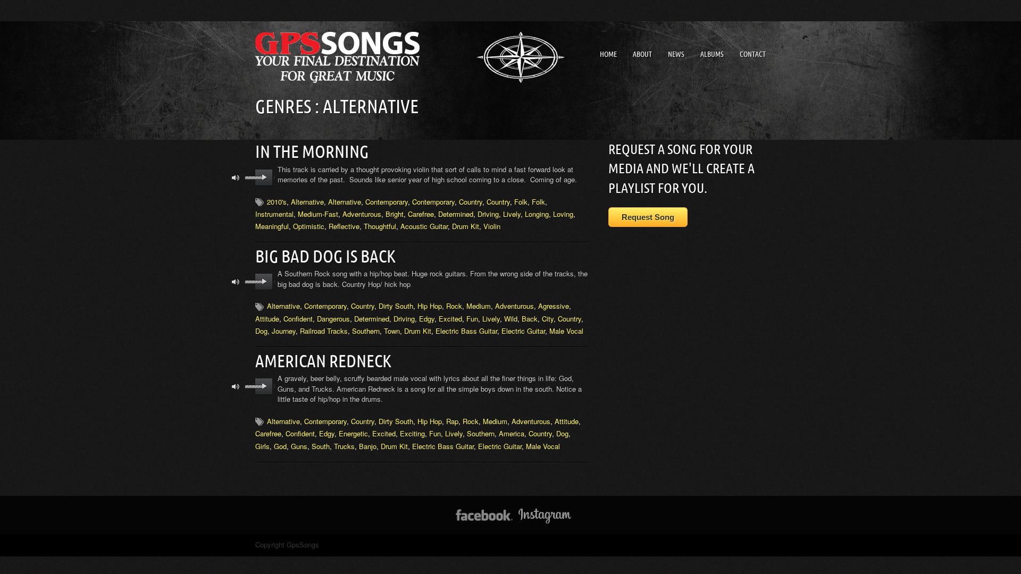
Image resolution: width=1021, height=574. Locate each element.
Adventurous (361, 214)
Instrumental (274, 214)
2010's (277, 202)
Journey (284, 331)
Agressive (553, 306)
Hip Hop (429, 306)
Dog (261, 331)
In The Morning (312, 151)
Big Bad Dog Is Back (325, 256)
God (280, 446)
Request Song (648, 217)
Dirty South (396, 306)
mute (235, 177)
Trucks (344, 446)
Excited (450, 319)
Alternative (307, 202)
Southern (366, 331)
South (321, 446)
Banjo (367, 446)
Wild (510, 319)
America (511, 433)
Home (608, 54)
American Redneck (323, 360)
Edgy (426, 319)
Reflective (344, 226)
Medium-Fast (318, 214)
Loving (563, 214)
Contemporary (386, 202)
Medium (478, 306)
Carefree (421, 214)
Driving (488, 214)
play (264, 177)
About (642, 54)
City (548, 319)
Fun (472, 319)
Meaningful (272, 226)
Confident (298, 319)
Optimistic (308, 226)
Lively (512, 214)
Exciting (412, 433)
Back (530, 319)
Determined (455, 214)
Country (470, 202)
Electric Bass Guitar (466, 331)
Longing (537, 214)
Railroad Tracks (324, 331)
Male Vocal (566, 331)
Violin (491, 226)
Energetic (353, 433)
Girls (262, 446)
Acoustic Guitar (424, 226)
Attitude (267, 319)
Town (392, 331)
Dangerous (333, 319)
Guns (299, 446)
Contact (753, 54)
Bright (395, 214)
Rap (452, 421)
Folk (521, 202)
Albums (712, 54)
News (676, 54)
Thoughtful (380, 226)
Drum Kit (465, 226)
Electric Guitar (523, 331)
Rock (454, 306)
